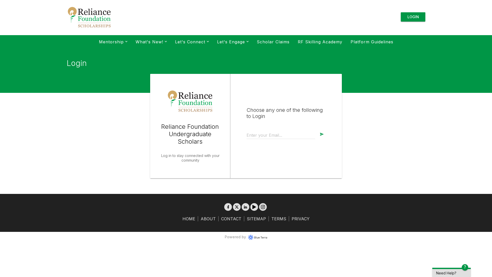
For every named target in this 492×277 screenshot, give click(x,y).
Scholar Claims (273, 41)
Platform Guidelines (372, 41)
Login (413, 17)
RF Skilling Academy (320, 41)
